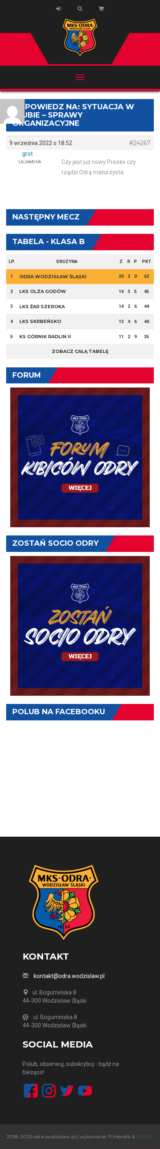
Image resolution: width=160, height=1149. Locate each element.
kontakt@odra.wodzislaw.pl (69, 976)
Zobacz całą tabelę (80, 351)
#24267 (140, 143)
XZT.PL (144, 1136)
